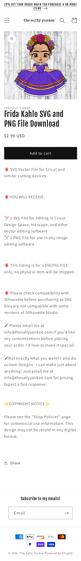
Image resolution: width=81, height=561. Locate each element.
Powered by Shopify (59, 553)
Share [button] (15, 462)
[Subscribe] (66, 513)
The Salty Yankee (32, 553)
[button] (7, 20)
